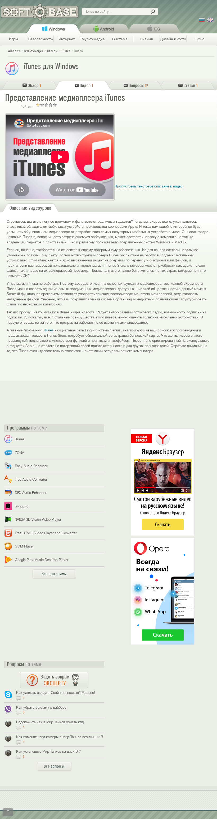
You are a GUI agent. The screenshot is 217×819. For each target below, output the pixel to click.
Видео (78, 51)
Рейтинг (27, 106)
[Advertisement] (174, 146)
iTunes (49, 330)
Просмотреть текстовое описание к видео (148, 186)
